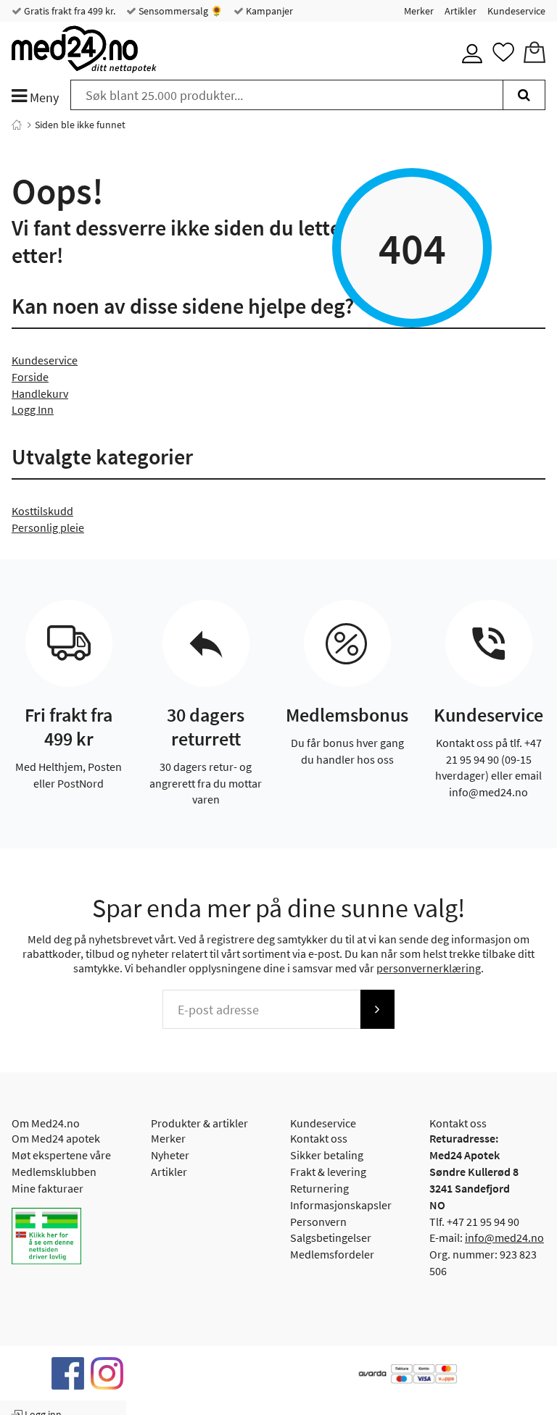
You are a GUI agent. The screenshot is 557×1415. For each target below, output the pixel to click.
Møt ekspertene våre (61, 1155)
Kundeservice (516, 10)
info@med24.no (504, 1237)
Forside (30, 377)
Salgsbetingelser (330, 1237)
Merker (419, 10)
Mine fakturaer (47, 1188)
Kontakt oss (318, 1138)
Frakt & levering (328, 1171)
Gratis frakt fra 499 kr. (68, 10)
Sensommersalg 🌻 (179, 10)
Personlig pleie (48, 527)
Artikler (460, 10)
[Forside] (17, 124)
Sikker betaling (326, 1155)
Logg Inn (33, 409)
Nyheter (170, 1155)
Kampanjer (268, 10)
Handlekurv (40, 393)
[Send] (377, 1009)
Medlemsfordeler (332, 1254)
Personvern (318, 1221)
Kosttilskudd (42, 511)
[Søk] (524, 95)
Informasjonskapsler (341, 1205)
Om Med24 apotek (56, 1138)
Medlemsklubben (54, 1171)
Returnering (319, 1188)
